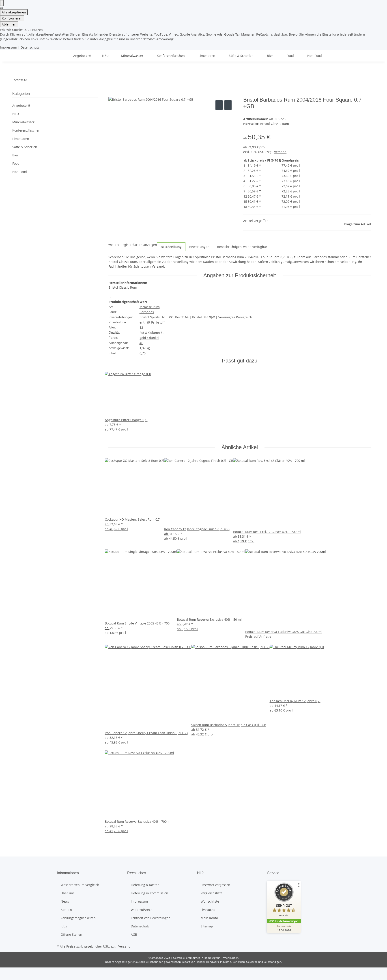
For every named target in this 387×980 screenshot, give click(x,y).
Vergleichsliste (211, 893)
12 (141, 327)
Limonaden (20, 138)
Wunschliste (210, 901)
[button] (55, 122)
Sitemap (207, 926)
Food (15, 163)
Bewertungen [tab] (199, 247)
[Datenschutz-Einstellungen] (2, 3)
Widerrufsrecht (142, 910)
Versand (280, 152)
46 (141, 343)
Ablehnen (9, 24)
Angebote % (21, 105)
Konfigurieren (12, 18)
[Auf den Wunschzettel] (228, 105)
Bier (15, 155)
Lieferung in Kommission (149, 893)
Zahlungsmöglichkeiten (78, 918)
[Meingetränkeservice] (62, 56)
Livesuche (208, 910)
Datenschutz (30, 47)
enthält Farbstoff (152, 322)
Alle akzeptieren (14, 12)
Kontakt (66, 910)
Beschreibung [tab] (171, 247)
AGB (134, 934)
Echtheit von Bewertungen (150, 918)
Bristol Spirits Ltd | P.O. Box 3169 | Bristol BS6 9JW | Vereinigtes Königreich (196, 317)
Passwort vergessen (215, 885)
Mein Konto (209, 918)
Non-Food (19, 172)
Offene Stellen (71, 934)
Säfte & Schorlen (24, 147)
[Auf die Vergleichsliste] (219, 105)
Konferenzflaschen (26, 130)
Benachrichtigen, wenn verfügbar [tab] (242, 247)
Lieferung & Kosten (145, 885)
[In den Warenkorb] (112, 94)
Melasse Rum (150, 307)
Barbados (147, 312)
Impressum (8, 47)
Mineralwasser (23, 122)
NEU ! (16, 114)
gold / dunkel (149, 338)
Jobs (64, 926)
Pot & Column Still (153, 332)
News (65, 901)
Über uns (68, 893)
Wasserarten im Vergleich (80, 885)
